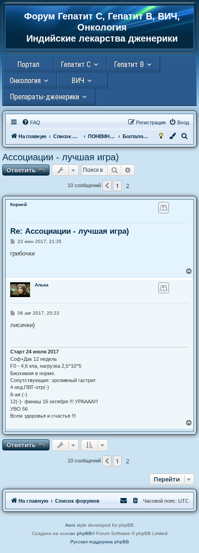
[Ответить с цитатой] (163, 207)
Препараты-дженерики (44, 96)
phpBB (84, 533)
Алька (42, 284)
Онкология (25, 80)
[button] (107, 185)
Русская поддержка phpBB (99, 541)
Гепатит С (76, 64)
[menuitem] (31, 122)
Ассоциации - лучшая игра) (60, 157)
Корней (18, 204)
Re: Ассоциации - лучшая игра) (69, 231)
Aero (70, 525)
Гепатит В (129, 64)
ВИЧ (77, 80)
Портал (28, 64)
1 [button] (117, 186)
